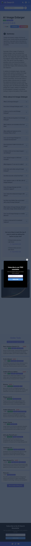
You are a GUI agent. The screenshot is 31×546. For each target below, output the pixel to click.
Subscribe (15, 279)
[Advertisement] (15, 316)
